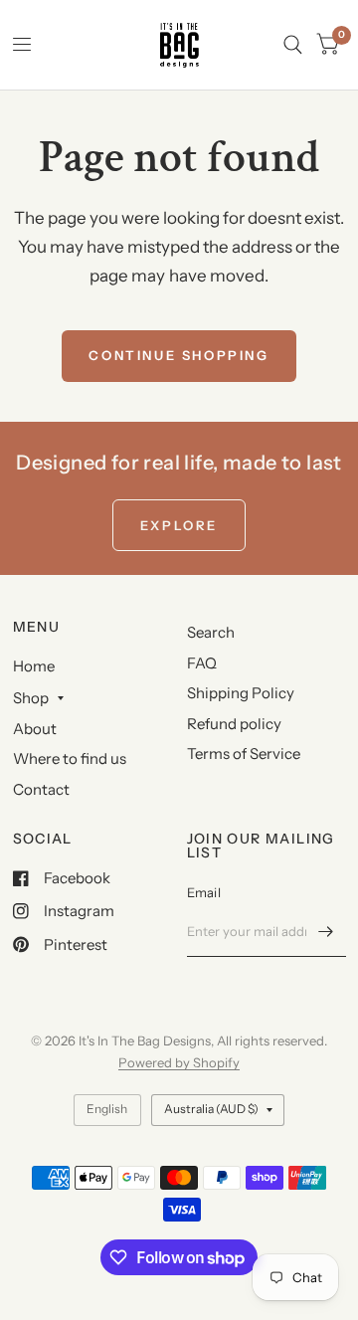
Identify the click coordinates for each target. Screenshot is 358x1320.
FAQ (202, 663)
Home (34, 666)
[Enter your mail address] (326, 931)
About (35, 728)
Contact (41, 789)
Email (204, 892)
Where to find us (69, 758)
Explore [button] (179, 525)
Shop (31, 697)
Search (211, 632)
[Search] (292, 45)
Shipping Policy (240, 692)
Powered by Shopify (179, 1062)
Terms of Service (243, 753)
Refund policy (234, 723)
